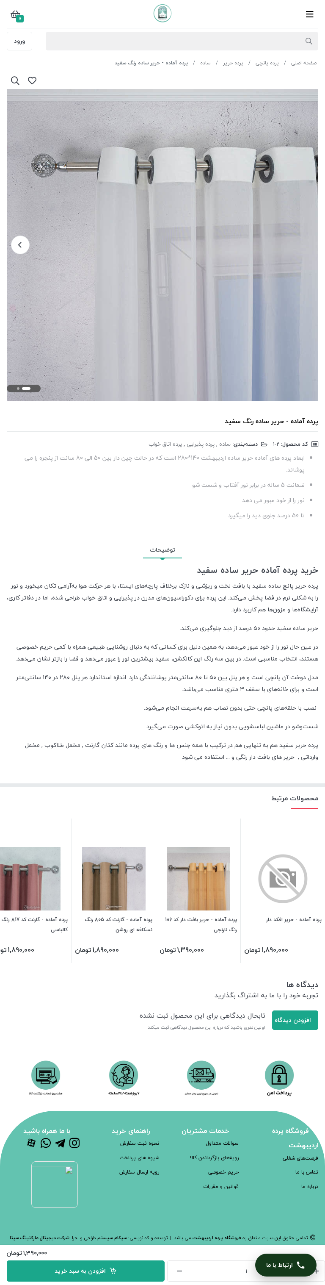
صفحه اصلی (304, 62)
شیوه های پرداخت (139, 1157)
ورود (19, 41)
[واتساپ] (46, 1143)
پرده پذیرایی (201, 444)
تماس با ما (306, 1172)
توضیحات (162, 549)
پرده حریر (233, 62)
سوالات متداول (222, 1143)
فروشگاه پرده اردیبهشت (216, 1238)
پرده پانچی (267, 62)
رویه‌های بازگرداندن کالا (214, 1157)
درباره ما (309, 1186)
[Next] (20, 245)
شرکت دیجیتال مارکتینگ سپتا (39, 1238)
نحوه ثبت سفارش (139, 1143)
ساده (205, 62)
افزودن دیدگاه (293, 1020)
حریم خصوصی (223, 1172)
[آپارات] (31, 1143)
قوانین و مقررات (221, 1186)
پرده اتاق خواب (165, 444)
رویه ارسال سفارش (139, 1172)
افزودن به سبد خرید (82, 1271)
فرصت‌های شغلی (300, 1158)
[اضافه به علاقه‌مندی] (32, 80)
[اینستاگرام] (74, 1143)
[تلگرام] (60, 1143)
